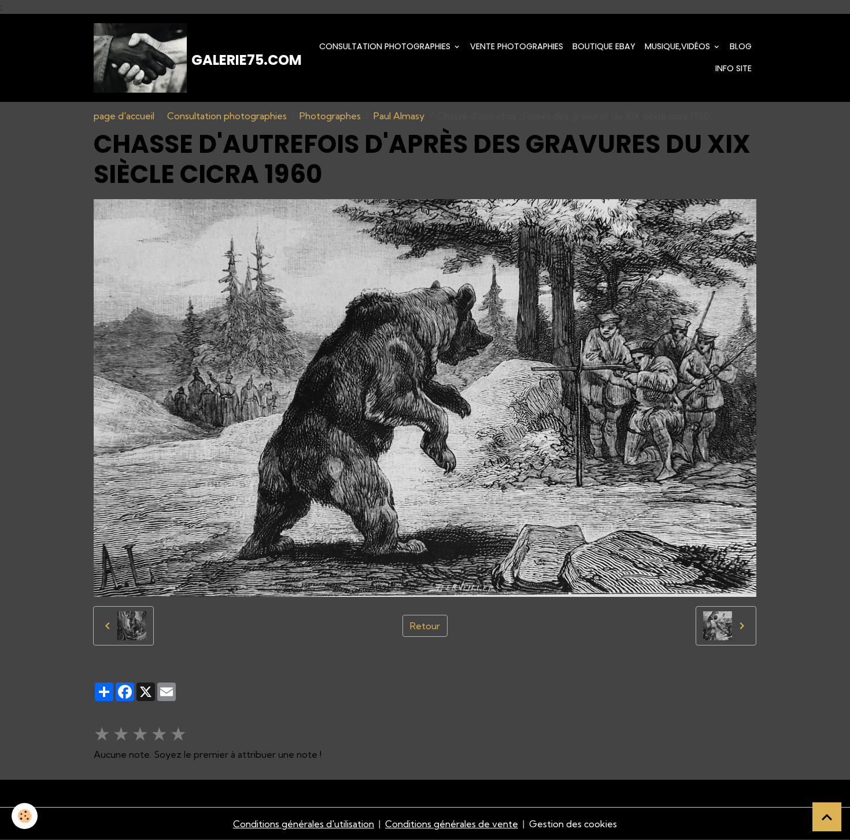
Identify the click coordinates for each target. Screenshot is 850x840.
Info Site (733, 68)
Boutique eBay (603, 46)
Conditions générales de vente (451, 824)
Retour (425, 626)
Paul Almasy (399, 116)
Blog (741, 46)
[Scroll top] (826, 816)
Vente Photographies (516, 46)
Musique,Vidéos (678, 46)
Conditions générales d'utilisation (303, 824)
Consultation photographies (386, 46)
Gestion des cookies (573, 824)
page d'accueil (124, 116)
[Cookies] (25, 816)
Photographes (330, 116)
